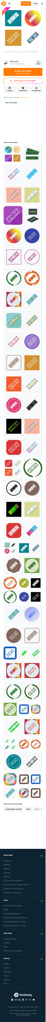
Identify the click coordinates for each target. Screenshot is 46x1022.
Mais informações (11, 103)
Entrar (35, 3)
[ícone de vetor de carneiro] (13, 154)
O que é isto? (24, 97)
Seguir (38, 64)
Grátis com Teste (23, 72)
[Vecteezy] (3, 3)
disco (28, 978)
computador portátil (13, 978)
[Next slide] (37, 978)
